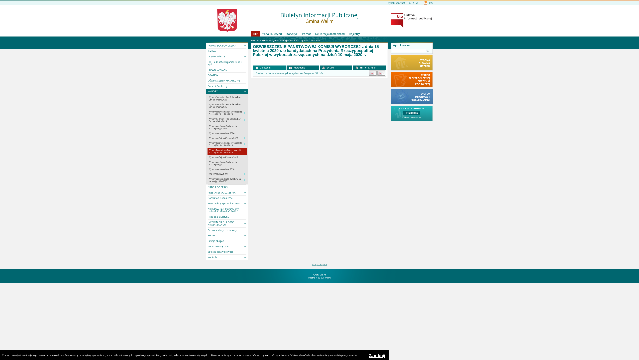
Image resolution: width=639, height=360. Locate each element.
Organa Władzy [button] (216, 56)
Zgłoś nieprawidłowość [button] (220, 251)
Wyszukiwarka (401, 45)
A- (410, 3)
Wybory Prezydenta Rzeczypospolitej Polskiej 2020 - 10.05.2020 (290, 40)
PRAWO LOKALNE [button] (217, 69)
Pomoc (306, 34)
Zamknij (377, 356)
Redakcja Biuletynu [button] (218, 216)
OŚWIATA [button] (213, 75)
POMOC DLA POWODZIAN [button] (222, 45)
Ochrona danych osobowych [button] (223, 230)
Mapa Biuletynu (272, 34)
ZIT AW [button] (211, 235)
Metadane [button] (299, 67)
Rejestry (354, 34)
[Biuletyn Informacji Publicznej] (411, 27)
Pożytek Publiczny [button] (217, 86)
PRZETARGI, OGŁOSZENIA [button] (221, 192)
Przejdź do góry (319, 264)
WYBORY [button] (212, 91)
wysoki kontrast (396, 2)
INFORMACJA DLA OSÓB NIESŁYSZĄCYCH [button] (221, 223)
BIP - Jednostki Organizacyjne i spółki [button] (225, 63)
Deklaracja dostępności (330, 34)
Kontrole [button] (212, 257)
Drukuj (330, 67)
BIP (255, 34)
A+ (418, 3)
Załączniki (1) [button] (266, 67)
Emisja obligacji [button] (216, 240)
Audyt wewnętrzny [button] (218, 246)
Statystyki (292, 34)
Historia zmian (367, 67)
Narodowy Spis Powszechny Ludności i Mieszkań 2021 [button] (223, 210)
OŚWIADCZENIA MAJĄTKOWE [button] (224, 80)
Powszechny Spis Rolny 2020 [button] (223, 203)
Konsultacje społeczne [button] (220, 198)
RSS (430, 2)
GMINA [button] (212, 50)
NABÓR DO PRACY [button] (218, 187)
